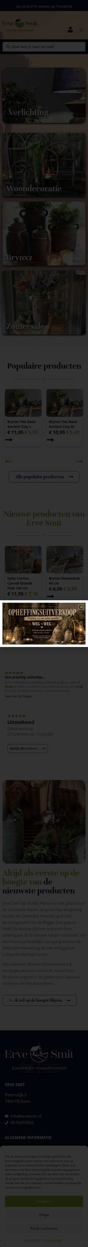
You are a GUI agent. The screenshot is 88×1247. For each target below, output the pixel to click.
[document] (44, 623)
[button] (81, 607)
